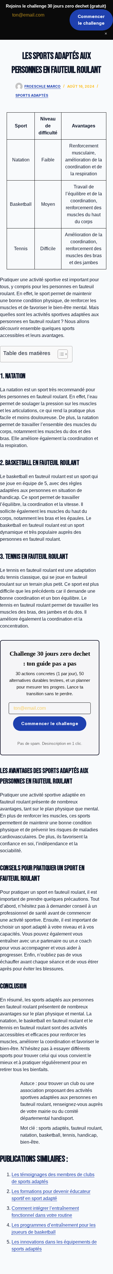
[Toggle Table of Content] (59, 354)
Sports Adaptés (31, 95)
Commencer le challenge (49, 723)
